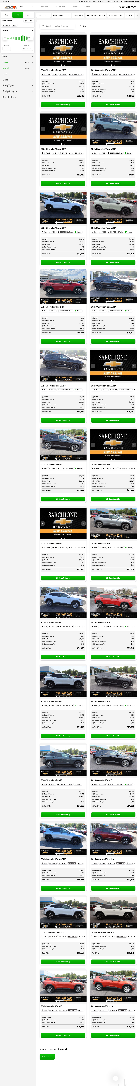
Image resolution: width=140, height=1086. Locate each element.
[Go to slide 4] (116, 144)
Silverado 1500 (43, 15)
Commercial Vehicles (97, 15)
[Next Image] (83, 50)
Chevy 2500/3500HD (61, 15)
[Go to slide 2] (64, 65)
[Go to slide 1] (61, 65)
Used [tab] (28, 15)
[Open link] (72, 863)
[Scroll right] (137, 15)
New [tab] (6, 15)
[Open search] (112, 7)
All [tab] (18, 15)
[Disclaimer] (43, 81)
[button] (43, 50)
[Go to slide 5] (120, 144)
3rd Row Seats (117, 15)
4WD (130, 15)
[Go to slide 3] (113, 144)
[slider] (5, 38)
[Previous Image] (43, 50)
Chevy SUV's (78, 15)
